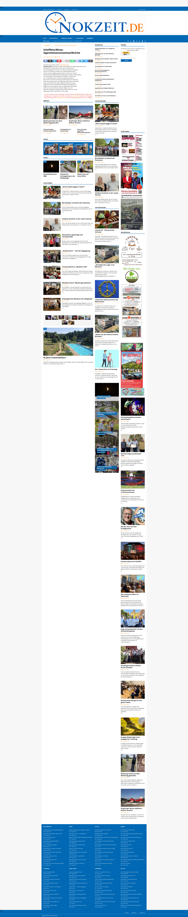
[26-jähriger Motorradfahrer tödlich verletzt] (81, 112)
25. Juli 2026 (65, 269)
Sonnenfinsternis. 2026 (50, 175)
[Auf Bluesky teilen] (86, 61)
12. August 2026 (99, 234)
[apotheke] (132, 342)
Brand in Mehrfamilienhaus (102, 75)
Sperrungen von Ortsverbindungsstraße (105, 92)
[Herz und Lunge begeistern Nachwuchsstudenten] (66, 148)
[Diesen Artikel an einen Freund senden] (63, 61)
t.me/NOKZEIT (76, 96)
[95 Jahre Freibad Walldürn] (68, 342)
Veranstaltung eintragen (48, 9)
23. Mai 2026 (99, 269)
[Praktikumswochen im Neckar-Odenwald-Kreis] (81, 148)
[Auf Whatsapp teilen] (72, 61)
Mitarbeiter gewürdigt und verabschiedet (72, 236)
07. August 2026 (125, 633)
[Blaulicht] (133, 763)
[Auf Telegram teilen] (81, 61)
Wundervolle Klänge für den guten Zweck (131, 701)
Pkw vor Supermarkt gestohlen (50, 844)
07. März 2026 (99, 303)
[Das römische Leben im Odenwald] (81, 317)
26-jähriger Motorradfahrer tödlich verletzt (79, 122)
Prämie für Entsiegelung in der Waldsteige (67, 176)
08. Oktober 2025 (99, 892)
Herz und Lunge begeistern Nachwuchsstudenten (83, 131)
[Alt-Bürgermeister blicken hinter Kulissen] (65, 322)
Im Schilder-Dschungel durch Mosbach (103, 890)
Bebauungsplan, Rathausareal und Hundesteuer (106, 844)
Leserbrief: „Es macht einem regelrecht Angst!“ (105, 901)
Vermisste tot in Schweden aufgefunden (52, 852)
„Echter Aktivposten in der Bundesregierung (104, 859)
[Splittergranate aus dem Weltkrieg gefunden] (55, 112)
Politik (97, 826)
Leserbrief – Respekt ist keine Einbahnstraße (105, 894)
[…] (63, 196)
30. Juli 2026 (47, 877)
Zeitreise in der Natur (125, 863)
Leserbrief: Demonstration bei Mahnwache (106, 301)
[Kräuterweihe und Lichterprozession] (61, 317)
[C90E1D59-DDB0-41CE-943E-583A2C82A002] (132, 395)
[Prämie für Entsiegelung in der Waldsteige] (68, 166)
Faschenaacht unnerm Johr (127, 848)
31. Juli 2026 (65, 238)
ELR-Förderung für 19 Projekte (101, 856)
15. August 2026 (125, 530)
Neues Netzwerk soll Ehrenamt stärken (78, 905)
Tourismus (46, 868)
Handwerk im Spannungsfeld (101, 833)
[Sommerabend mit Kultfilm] (74, 317)
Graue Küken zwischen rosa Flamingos (52, 886)
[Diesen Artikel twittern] (50, 61)
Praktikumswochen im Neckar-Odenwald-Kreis (131, 837)
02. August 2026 (101, 452)
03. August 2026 (48, 359)
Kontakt (59, 9)
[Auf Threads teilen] (90, 61)
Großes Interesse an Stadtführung (51, 901)
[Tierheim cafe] (132, 265)
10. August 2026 (66, 205)
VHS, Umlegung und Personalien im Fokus (104, 852)
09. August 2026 (125, 563)
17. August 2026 (125, 494)
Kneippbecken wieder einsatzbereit (51, 894)
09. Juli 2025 (98, 895)
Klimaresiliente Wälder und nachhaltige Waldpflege (105, 449)
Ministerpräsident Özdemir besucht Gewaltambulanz (107, 837)
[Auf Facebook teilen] (45, 61)
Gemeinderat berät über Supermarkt (103, 830)
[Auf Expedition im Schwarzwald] (51, 148)
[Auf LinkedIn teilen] (54, 61)
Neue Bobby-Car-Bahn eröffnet (50, 905)
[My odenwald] (132, 387)
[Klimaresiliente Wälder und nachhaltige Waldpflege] (107, 446)
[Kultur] (133, 407)
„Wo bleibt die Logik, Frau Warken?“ (105, 266)
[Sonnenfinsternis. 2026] (51, 166)
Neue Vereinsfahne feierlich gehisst (77, 844)
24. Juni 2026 (47, 899)
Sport (71, 826)
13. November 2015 (49, 57)
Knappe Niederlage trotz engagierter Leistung (105, 49)
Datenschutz (75, 9)
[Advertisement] (132, 106)
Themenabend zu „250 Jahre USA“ (74, 267)
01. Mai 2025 (98, 899)
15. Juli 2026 (72, 907)
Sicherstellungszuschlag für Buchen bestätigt (105, 848)
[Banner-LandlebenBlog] (132, 350)
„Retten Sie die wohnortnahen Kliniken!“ (106, 335)
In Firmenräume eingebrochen (50, 859)
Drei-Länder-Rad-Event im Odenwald (51, 879)
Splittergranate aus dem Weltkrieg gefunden (52, 122)
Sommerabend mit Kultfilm (131, 561)
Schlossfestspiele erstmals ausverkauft (49, 130)
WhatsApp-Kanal (64, 65)
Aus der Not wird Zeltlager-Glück (128, 841)
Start (44, 38)
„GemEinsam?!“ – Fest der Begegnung (76, 251)
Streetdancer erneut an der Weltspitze (105, 95)
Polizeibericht (47, 826)
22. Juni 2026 (47, 903)
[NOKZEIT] (94, 34)
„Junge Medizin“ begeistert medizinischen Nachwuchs (133, 859)
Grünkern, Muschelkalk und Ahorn (51, 883)
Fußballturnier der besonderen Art (76, 863)
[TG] (142, 41)
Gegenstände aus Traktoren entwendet (52, 848)
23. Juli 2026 (65, 285)
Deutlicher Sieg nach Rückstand (76, 848)
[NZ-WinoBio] (132, 283)
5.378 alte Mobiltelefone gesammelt (104, 467)
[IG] (136, 41)
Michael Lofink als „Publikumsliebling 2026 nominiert (80, 837)
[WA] (145, 41)
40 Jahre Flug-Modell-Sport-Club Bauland (78, 852)
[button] (1, 7)
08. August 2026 (66, 221)
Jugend (123, 826)
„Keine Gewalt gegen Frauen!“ (73, 187)
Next (45, 149)
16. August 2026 (73, 842)
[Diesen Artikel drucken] (68, 61)
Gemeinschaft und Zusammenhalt (76, 856)
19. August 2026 (47, 853)
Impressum (66, 9)
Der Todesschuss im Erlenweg (106, 369)
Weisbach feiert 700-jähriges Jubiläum (76, 283)
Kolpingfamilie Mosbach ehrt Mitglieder (77, 299)
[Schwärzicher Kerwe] (132, 162)
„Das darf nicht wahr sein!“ (101, 905)
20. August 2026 (99, 97)
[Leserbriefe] (107, 219)
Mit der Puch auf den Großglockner (129, 528)
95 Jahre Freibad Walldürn (54, 357)
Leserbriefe (90, 38)
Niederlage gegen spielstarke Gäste (77, 841)
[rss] (139, 41)
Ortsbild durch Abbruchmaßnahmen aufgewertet (104, 79)
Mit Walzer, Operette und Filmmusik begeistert (131, 905)
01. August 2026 (125, 704)
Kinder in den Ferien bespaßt (127, 852)
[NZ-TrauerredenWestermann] (132, 229)
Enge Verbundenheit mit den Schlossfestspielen (132, 630)
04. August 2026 (101, 434)
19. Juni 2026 (47, 907)
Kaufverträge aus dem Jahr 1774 (131, 455)
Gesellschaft (73, 868)
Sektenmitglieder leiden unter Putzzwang (104, 898)
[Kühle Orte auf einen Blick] (85, 166)
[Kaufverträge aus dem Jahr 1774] (55, 317)
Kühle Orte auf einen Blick (82, 175)
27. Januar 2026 (99, 338)
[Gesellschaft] (52, 192)
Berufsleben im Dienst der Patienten (76, 203)
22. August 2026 (48, 125)
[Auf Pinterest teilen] (59, 61)
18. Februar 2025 (99, 903)
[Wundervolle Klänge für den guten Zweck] (71, 322)
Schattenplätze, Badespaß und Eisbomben (52, 898)
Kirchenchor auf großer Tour (75, 901)
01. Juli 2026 (47, 892)
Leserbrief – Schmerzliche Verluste (104, 231)
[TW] (131, 41)
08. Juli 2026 (47, 888)
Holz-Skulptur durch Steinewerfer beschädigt (53, 863)
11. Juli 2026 (47, 884)
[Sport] (133, 727)
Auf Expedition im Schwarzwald (65, 130)
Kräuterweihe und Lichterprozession (128, 491)
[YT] (134, 41)
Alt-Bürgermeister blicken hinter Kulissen (131, 666)
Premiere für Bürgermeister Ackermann (103, 863)
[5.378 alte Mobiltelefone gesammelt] (107, 464)
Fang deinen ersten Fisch (126, 844)
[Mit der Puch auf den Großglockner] (68, 317)
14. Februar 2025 (99, 907)
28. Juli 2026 (65, 253)
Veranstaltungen (66, 38)
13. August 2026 (101, 398)
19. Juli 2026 (65, 301)
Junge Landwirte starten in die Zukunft (129, 856)
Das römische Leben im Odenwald (129, 595)
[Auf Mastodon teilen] (77, 61)
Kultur (123, 868)
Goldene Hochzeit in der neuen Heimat (77, 219)
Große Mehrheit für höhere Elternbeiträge (104, 841)
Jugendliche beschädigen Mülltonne (104, 88)
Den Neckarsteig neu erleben (49, 890)
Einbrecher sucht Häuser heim (50, 856)
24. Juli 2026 (47, 881)
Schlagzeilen (53, 38)
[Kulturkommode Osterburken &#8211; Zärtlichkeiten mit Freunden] (132, 198)
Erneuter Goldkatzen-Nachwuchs (50, 875)
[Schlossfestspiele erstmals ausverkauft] (48, 317)
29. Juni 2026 (47, 895)
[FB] (128, 41)
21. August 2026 (48, 133)
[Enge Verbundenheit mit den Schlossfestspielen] (88, 317)
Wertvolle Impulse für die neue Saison (77, 859)
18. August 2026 (47, 857)
